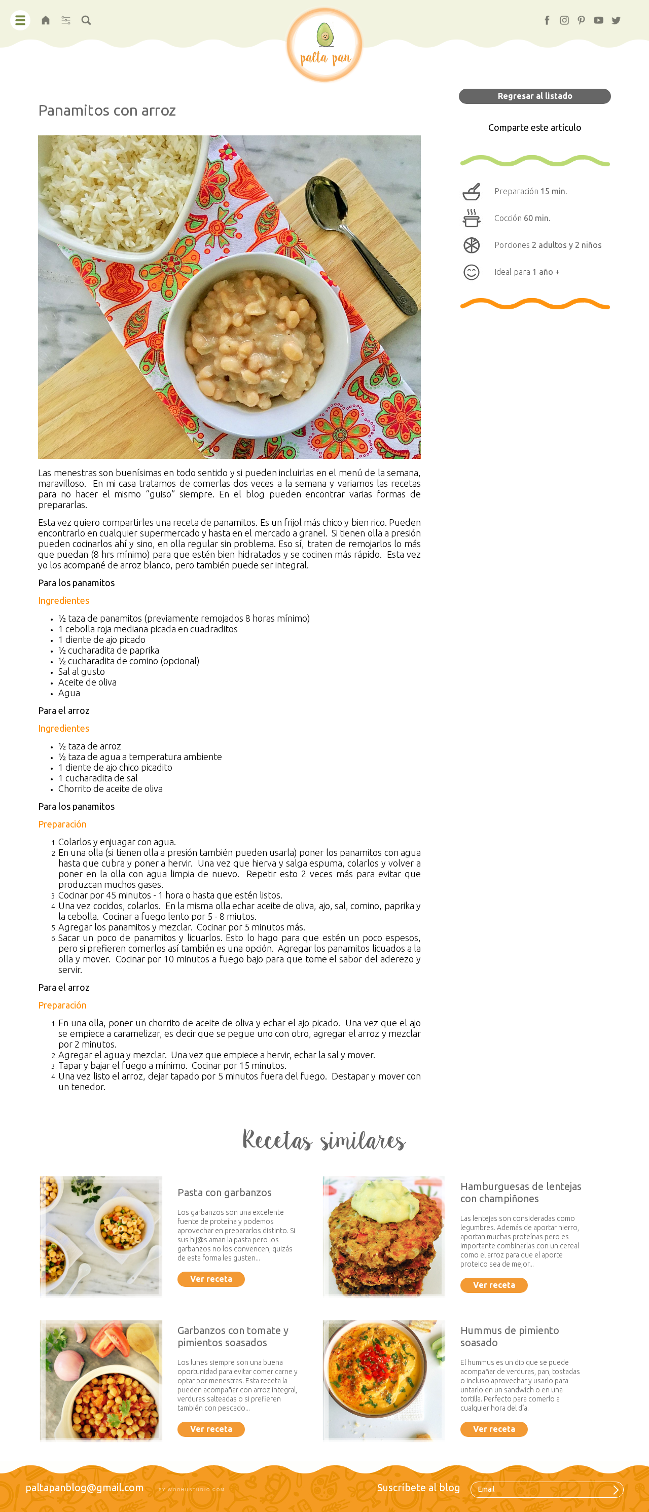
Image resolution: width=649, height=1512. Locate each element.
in (560, 17)
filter (65, 17)
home (45, 17)
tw (612, 17)
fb (542, 17)
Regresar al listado (535, 95)
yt (594, 17)
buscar (86, 17)
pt (577, 17)
